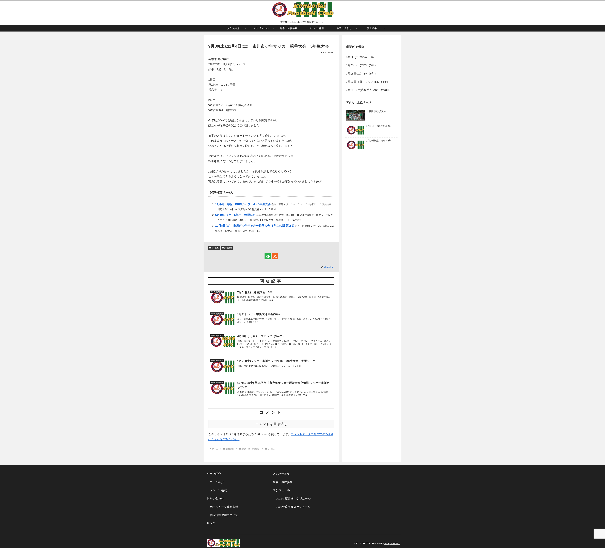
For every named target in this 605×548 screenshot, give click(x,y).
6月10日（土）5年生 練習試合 (235, 214)
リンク (211, 523)
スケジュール (281, 490)
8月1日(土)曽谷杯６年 (360, 57)
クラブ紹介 (215, 473)
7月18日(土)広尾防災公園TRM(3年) (368, 90)
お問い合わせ (215, 498)
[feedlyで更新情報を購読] (268, 256)
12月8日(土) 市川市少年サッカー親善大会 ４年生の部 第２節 (254, 225)
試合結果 (228, 248)
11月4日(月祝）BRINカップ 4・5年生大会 (243, 204)
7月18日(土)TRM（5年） (361, 73)
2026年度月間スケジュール (293, 498)
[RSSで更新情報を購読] (275, 256)
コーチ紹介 (217, 482)
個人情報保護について (224, 515)
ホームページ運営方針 (224, 506)
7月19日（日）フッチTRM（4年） (368, 81)
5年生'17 (215, 248)
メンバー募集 (281, 473)
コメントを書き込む (271, 424)
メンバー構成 (218, 490)
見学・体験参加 (283, 482)
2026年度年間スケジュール (293, 506)
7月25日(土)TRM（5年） (361, 65)
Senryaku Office (392, 543)
